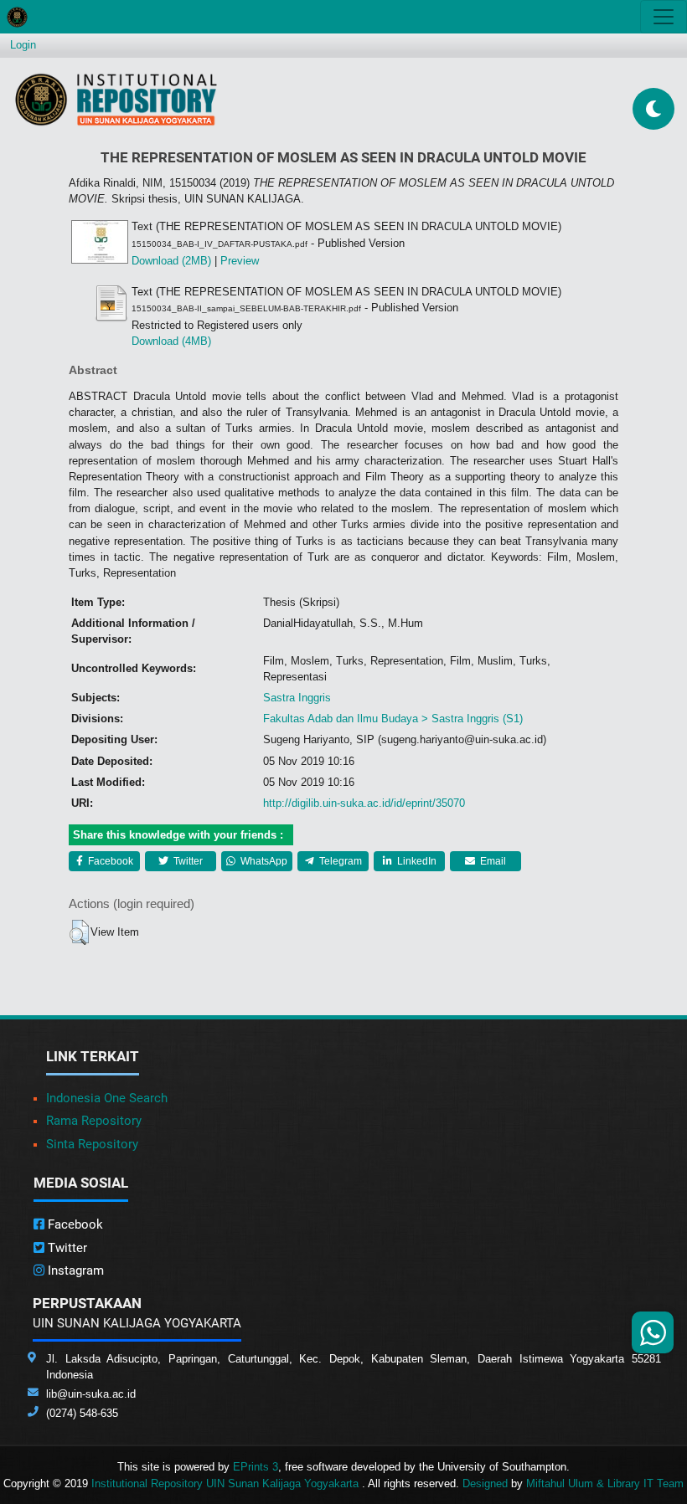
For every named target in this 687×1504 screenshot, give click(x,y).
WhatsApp (262, 861)
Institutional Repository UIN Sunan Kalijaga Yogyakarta (226, 1483)
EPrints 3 (255, 1466)
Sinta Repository (92, 1144)
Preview (239, 260)
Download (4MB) (171, 341)
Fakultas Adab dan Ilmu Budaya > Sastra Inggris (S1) (393, 718)
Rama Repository (94, 1120)
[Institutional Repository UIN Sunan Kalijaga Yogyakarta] (116, 99)
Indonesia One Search (107, 1098)
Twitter (187, 861)
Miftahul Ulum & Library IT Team (605, 1483)
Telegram (339, 861)
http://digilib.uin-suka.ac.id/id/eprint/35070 (364, 803)
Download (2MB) (171, 260)
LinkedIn (415, 861)
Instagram (74, 1270)
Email (492, 861)
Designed (485, 1483)
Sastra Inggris (297, 697)
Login (23, 44)
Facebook (109, 861)
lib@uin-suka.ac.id (91, 1394)
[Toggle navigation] (663, 16)
